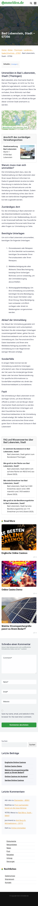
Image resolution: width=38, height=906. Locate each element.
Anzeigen (14, 64)
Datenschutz (10, 876)
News (4, 622)
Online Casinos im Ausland (16, 776)
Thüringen (18, 50)
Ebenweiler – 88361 (22, 800)
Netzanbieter (12, 844)
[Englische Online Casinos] (19, 537)
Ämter (10, 50)
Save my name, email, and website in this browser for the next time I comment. (18, 715)
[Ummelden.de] (13, 2)
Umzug (9, 858)
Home (4, 50)
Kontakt (8, 882)
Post (8, 851)
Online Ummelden (18, 828)
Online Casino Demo (12, 589)
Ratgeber (6, 549)
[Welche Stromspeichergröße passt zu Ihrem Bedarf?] (19, 610)
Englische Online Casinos (14, 553)
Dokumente (11, 841)
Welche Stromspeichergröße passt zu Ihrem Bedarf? (16, 627)
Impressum (9, 879)
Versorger (11, 861)
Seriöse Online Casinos (14, 780)
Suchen (4, 741)
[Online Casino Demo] (19, 574)
